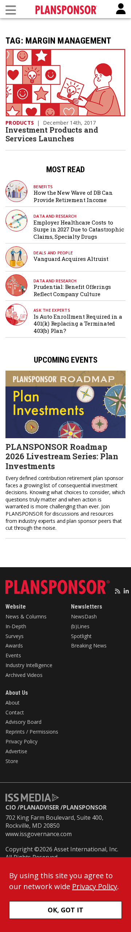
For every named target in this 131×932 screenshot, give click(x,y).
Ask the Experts (51, 310)
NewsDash (84, 616)
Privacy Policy (21, 741)
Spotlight (81, 636)
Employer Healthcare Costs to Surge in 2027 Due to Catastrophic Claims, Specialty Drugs (78, 229)
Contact (14, 712)
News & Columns (26, 616)
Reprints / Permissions (31, 731)
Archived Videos (24, 674)
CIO (10, 807)
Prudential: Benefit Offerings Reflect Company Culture (72, 290)
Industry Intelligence (28, 665)
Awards (14, 645)
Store (11, 761)
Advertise (16, 751)
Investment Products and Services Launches (51, 134)
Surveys (14, 636)
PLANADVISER (39, 807)
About (12, 702)
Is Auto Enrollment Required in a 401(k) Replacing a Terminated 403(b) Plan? (77, 323)
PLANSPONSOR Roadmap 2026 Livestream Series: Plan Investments (61, 456)
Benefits (43, 186)
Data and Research (54, 216)
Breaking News (89, 645)
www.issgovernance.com (38, 834)
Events (13, 655)
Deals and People (53, 252)
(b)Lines (80, 626)
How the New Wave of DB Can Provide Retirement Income (73, 196)
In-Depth (15, 626)
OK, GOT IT (65, 909)
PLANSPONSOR (85, 807)
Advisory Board (23, 721)
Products (19, 122)
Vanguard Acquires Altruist (70, 258)
